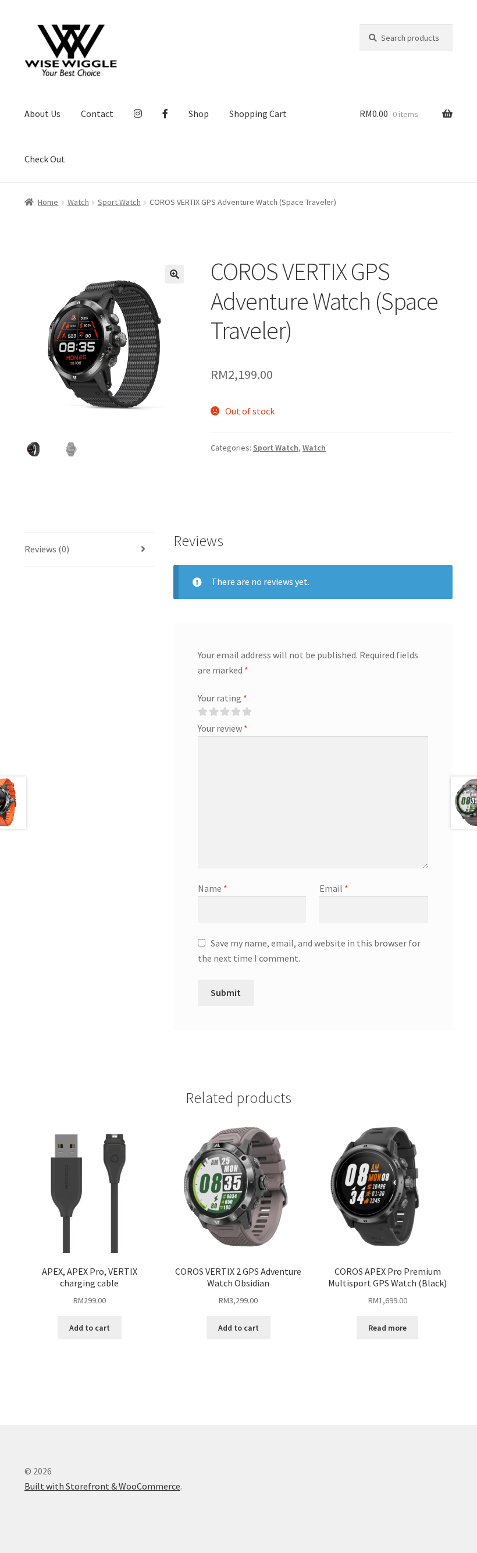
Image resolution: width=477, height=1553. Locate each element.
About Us (42, 113)
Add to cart (89, 1327)
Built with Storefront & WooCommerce (102, 1486)
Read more (387, 1327)
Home (48, 202)
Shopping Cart (258, 113)
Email (333, 888)
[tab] (89, 550)
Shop (198, 113)
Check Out (44, 159)
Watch (78, 202)
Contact (97, 113)
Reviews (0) (46, 549)
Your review (223, 728)
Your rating (222, 698)
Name (212, 888)
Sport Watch (119, 202)
